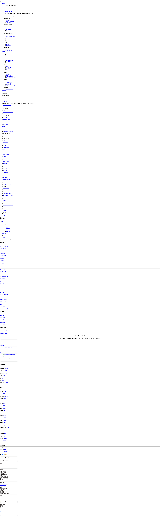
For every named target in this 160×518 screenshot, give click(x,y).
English (5, 366)
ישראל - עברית (2, 283)
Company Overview (9, 54)
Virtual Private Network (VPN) (11, 21)
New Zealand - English (4, 246)
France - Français (3, 274)
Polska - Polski (2, 292)
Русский (4, 415)
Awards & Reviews (9, 55)
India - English (2, 253)
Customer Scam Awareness (8, 205)
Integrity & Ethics (9, 61)
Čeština (8, 389)
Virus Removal (8, 30)
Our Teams (8, 68)
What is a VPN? (8, 83)
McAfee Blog (8, 74)
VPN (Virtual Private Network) (11, 36)
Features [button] (3, 31)
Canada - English (3, 331)
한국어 (5, 377)
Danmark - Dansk (3, 271)
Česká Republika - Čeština (4, 269)
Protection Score (9, 49)
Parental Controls (9, 50)
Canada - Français (3, 333)
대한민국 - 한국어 (3, 256)
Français (4, 394)
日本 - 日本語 (2, 258)
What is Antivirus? (9, 82)
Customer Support (6, 206)
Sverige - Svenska (3, 299)
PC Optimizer (8, 29)
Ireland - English (3, 279)
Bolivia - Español (3, 315)
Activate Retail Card (9, 231)
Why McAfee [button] (4, 90)
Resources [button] (4, 70)
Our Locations (8, 69)
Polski (4, 410)
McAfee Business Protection (11, 85)
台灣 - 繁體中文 (2, 263)
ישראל (4, 403)
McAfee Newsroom (9, 89)
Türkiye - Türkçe (3, 304)
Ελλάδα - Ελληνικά (3, 278)
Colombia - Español (3, 320)
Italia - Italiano (2, 285)
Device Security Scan (6, 119)
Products (9, 7)
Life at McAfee (8, 67)
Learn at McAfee (9, 81)
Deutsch (6, 396)
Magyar (7, 401)
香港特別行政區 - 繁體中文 (4, 262)
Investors (7, 57)
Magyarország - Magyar (4, 281)
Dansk (5, 391)
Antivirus (7, 20)
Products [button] (3, 3)
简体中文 (3, 380)
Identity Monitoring (9, 39)
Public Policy (8, 62)
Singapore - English (3, 248)
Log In (1, 219)
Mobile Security (8, 22)
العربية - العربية (2, 306)
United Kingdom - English (4, 308)
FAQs (4, 208)
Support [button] (3, 201)
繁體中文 (7, 382)
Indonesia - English (3, 255)
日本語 (3, 378)
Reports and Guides (6, 179)
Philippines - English (3, 251)
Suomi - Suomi (2, 273)
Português (6, 413)
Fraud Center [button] (4, 215)
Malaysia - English (3, 250)
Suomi (4, 393)
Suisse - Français (3, 301)
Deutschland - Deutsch (4, 276)
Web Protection (9, 26)
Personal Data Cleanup (10, 35)
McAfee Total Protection (10, 15)
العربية (4, 425)
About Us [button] (3, 51)
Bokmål (4, 408)
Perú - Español (2, 324)
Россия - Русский (3, 296)
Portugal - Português (4, 294)
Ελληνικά (4, 398)
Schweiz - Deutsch (3, 302)
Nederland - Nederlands (4, 286)
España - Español (3, 297)
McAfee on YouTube (9, 76)
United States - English (4, 330)
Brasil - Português (3, 317)
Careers (7, 66)
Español (5, 417)
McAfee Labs (8, 75)
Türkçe (5, 424)
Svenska (5, 418)
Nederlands (6, 406)
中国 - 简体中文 (2, 260)
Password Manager (6, 136)
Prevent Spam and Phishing (11, 77)
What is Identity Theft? (10, 84)
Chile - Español (2, 319)
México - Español (3, 322)
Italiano (4, 405)
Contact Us (5, 210)
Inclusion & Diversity (9, 60)
